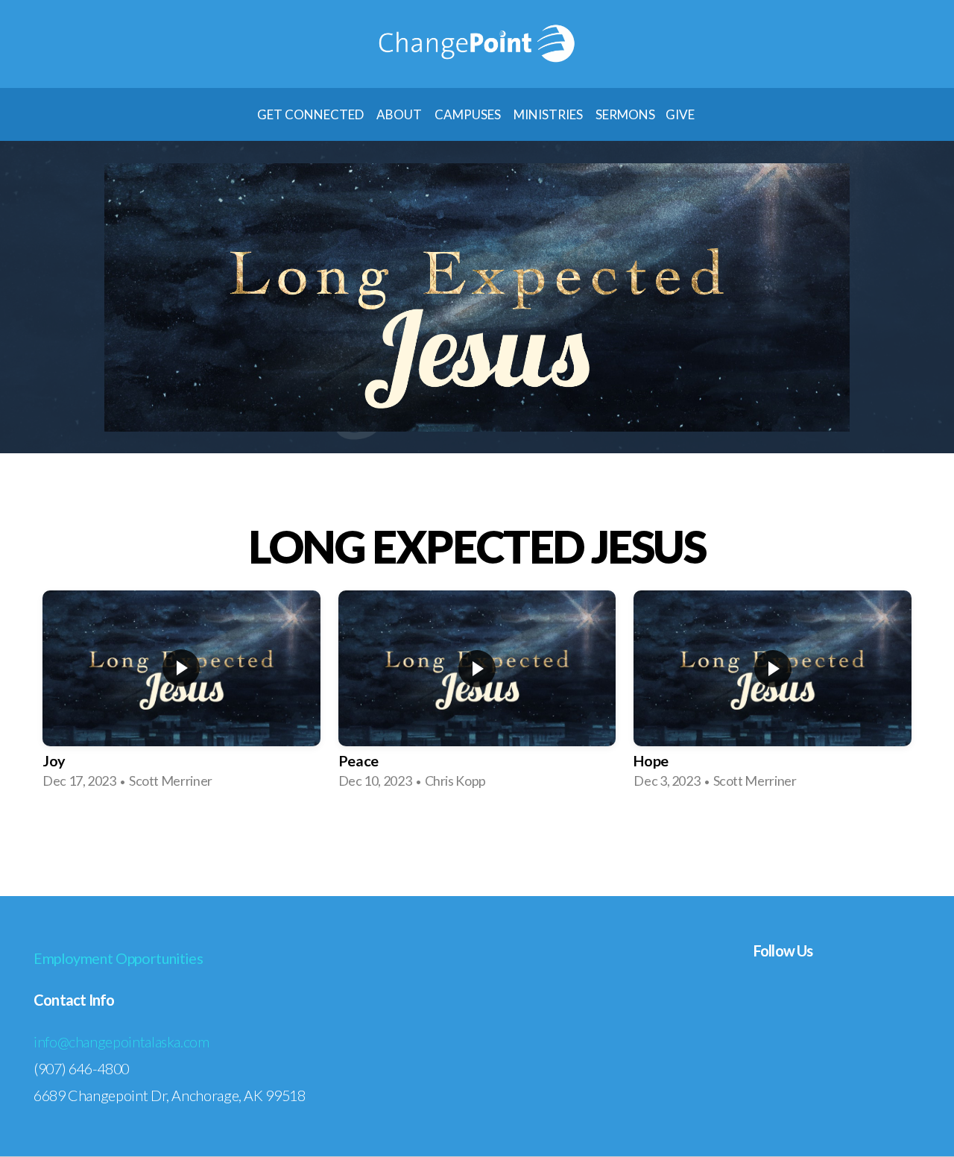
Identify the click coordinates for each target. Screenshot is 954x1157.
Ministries (549, 114)
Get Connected (311, 114)
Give (681, 114)
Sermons (625, 114)
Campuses (469, 114)
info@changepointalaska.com (121, 1041)
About (400, 114)
